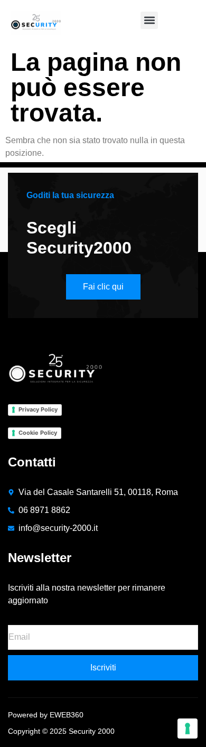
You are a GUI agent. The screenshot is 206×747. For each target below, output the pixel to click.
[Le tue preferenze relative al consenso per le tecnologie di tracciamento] (187, 728)
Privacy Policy (38, 409)
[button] (149, 20)
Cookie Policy (37, 432)
